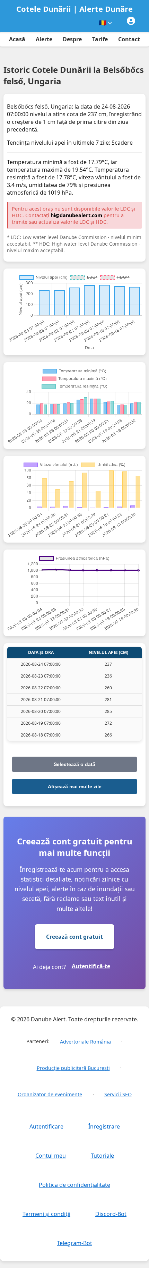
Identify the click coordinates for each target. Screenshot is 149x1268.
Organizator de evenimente (50, 1094)
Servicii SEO (118, 1094)
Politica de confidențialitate (74, 1185)
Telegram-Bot (74, 1243)
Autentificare (46, 1126)
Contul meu (50, 1155)
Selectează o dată (74, 764)
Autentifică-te (91, 966)
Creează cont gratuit (74, 937)
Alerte (44, 39)
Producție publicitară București (73, 1068)
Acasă (17, 39)
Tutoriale (102, 1155)
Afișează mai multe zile (75, 786)
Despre (72, 39)
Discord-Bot (110, 1214)
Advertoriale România (85, 1041)
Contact (129, 39)
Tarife (100, 39)
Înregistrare (104, 1126)
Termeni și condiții (46, 1214)
